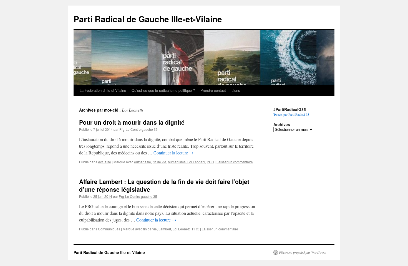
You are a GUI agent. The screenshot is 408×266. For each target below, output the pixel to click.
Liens (235, 90)
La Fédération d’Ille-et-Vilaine (103, 90)
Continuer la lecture (173, 153)
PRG (210, 161)
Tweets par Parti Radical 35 (291, 114)
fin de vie (159, 161)
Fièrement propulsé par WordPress (302, 252)
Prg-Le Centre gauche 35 (138, 129)
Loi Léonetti (196, 161)
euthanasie (142, 161)
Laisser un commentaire (234, 161)
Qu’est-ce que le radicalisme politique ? (163, 90)
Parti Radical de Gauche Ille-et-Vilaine (148, 19)
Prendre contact (213, 90)
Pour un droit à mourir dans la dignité (132, 122)
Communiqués (109, 228)
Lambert (164, 228)
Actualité (104, 161)
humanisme (177, 161)
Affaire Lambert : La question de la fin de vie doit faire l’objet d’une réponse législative (164, 185)
